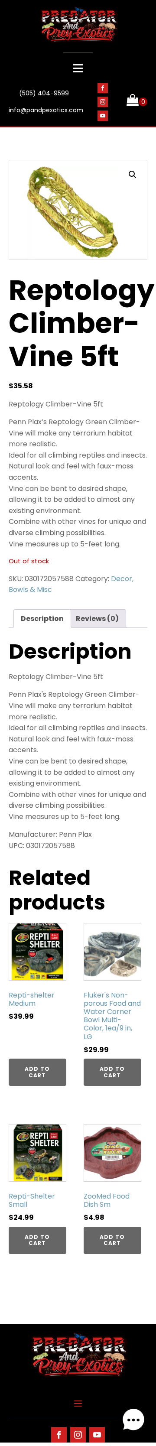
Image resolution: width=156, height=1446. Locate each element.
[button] (132, 174)
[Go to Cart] (137, 102)
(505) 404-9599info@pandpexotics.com (46, 101)
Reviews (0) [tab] (97, 619)
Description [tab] (42, 619)
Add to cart (37, 1072)
